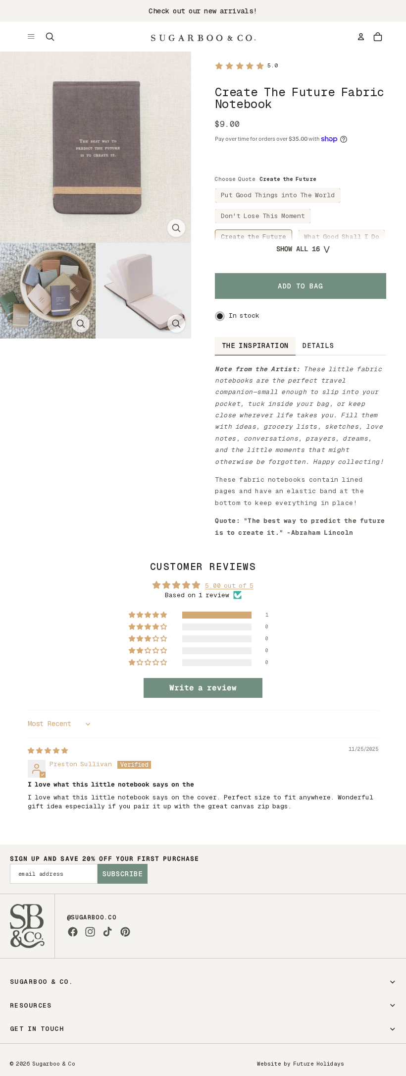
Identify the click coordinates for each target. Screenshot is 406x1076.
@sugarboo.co (91, 917)
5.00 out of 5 (229, 585)
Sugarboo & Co (53, 1063)
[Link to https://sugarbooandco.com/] (27, 926)
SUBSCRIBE (122, 873)
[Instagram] (90, 932)
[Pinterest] (125, 932)
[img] (48, 750)
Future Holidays (318, 1063)
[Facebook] (73, 932)
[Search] (50, 36)
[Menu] (31, 36)
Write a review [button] (203, 687)
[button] (148, 615)
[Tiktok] (107, 932)
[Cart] (377, 36)
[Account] (361, 36)
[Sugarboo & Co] (203, 36)
